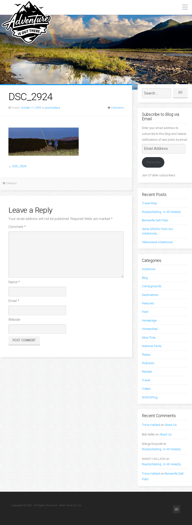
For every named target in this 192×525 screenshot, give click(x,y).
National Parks (152, 346)
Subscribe (153, 162)
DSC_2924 (19, 166)
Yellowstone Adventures (157, 242)
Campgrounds (152, 286)
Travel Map (149, 203)
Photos (146, 354)
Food (145, 311)
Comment (117, 107)
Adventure (148, 269)
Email (13, 301)
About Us (171, 425)
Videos (146, 388)
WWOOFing (150, 397)
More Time (148, 337)
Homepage (149, 320)
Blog (145, 277)
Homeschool (150, 329)
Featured (148, 303)
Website (14, 320)
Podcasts (148, 363)
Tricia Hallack (151, 425)
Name (14, 282)
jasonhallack (52, 107)
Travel (146, 380)
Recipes (147, 371)
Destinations (150, 295)
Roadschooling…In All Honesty (161, 212)
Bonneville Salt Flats (155, 220)
